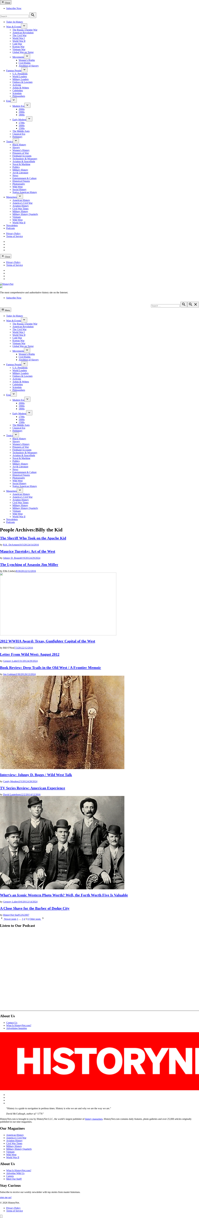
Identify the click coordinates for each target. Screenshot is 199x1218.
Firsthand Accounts (21, 156)
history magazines (94, 1119)
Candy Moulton (11, 781)
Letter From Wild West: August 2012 (29, 654)
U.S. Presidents (20, 73)
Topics (9, 141)
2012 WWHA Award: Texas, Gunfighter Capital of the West (47, 641)
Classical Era (18, 134)
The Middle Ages (21, 131)
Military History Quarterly (25, 214)
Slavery (16, 147)
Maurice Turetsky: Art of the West (27, 551)
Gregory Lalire (10, 661)
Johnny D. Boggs (11, 558)
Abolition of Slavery (29, 65)
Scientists (17, 93)
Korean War (18, 46)
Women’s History (21, 150)
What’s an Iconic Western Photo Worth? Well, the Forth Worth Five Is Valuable (64, 895)
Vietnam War (18, 49)
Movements (18, 57)
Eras (8, 101)
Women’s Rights (27, 60)
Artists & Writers (20, 87)
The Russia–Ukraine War (24, 29)
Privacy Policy (13, 233)
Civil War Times (20, 208)
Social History (19, 189)
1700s (22, 122)
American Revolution (23, 32)
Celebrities (17, 90)
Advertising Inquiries (16, 1028)
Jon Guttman (9, 674)
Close (7, 3)
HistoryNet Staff (11, 915)
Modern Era (18, 106)
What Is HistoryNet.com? (18, 1025)
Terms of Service (14, 236)
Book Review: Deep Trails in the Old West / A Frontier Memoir (50, 668)
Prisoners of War (20, 153)
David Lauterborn (12, 794)
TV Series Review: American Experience (32, 788)
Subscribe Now (13, 8)
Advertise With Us (15, 1173)
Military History (20, 170)
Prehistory (17, 136)
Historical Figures (21, 181)
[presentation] (24, 25)
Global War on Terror (23, 52)
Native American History (24, 192)
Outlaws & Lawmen (22, 82)
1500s (22, 128)
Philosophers (18, 96)
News (15, 175)
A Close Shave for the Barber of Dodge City (34, 908)
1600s (22, 125)
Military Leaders (20, 79)
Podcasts (10, 228)
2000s (22, 109)
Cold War (17, 43)
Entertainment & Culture (24, 178)
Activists (16, 85)
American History (21, 200)
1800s (22, 114)
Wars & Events (13, 26)
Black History (19, 144)
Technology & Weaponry (24, 158)
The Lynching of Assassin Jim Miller (29, 565)
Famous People (13, 70)
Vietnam (16, 217)
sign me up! (6, 1197)
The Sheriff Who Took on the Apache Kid (33, 538)
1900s (22, 112)
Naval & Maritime (21, 164)
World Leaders (19, 76)
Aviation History (20, 205)
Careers (10, 1176)
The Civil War (19, 35)
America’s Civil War (22, 203)
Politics (16, 167)
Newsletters (12, 225)
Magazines (11, 197)
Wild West (17, 186)
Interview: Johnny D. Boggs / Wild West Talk (36, 775)
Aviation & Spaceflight (23, 161)
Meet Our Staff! (14, 1179)
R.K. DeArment (11, 544)
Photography (18, 184)
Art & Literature (20, 172)
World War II (18, 41)
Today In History (14, 22)
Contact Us (11, 1022)
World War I (18, 38)
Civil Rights (24, 63)
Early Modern (19, 119)
